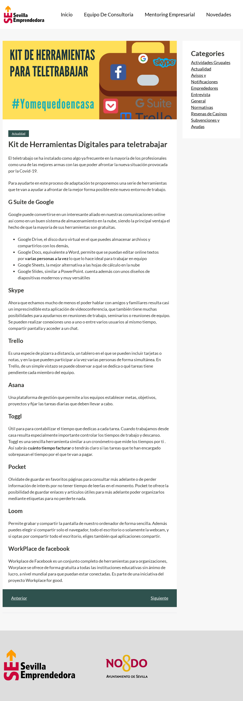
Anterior (19, 598)
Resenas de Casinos (209, 113)
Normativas (202, 107)
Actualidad (18, 133)
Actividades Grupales (210, 62)
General (198, 100)
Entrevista (200, 94)
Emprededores (204, 88)
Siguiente (159, 598)
